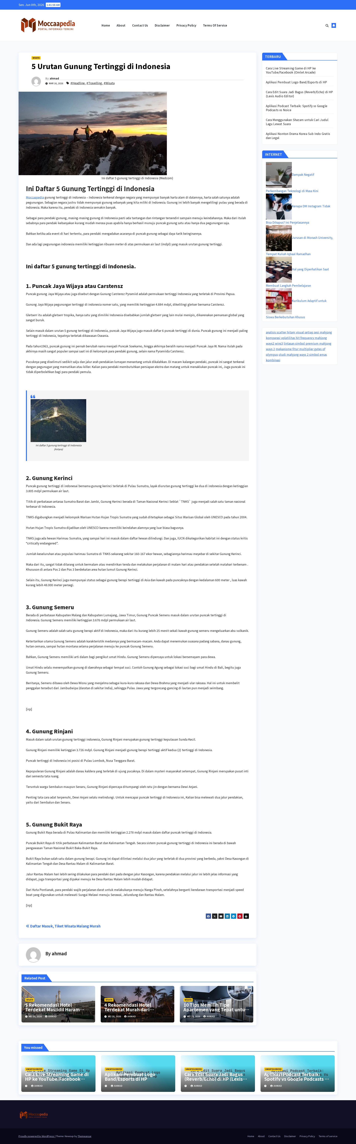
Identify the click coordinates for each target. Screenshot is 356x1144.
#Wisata (109, 83)
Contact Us (140, 25)
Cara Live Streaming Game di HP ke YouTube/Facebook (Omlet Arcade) (291, 70)
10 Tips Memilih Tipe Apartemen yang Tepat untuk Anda (216, 1009)
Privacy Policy (186, 25)
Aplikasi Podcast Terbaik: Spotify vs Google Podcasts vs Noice (296, 108)
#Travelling (94, 83)
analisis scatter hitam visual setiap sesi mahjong (299, 332)
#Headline (77, 83)
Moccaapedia (35, 197)
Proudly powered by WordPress (37, 1136)
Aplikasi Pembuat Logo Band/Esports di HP (296, 82)
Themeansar (84, 1136)
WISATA (36, 57)
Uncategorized (34, 1069)
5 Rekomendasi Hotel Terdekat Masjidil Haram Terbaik (52, 1009)
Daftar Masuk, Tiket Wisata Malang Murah (64, 926)
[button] (327, 25)
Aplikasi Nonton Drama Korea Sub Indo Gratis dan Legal (298, 135)
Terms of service (215, 25)
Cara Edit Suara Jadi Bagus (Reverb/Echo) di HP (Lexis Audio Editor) (299, 94)
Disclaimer (162, 25)
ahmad (54, 78)
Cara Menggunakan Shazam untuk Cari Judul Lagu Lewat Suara (297, 121)
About (121, 25)
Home (106, 25)
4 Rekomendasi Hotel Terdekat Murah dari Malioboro (127, 1009)
